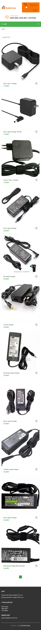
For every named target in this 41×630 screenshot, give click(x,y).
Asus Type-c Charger (10, 83)
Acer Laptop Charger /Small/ (12, 132)
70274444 (32, 18)
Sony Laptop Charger (10, 518)
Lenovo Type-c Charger (10, 180)
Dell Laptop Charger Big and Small (14, 566)
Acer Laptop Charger (9, 228)
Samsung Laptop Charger (11, 373)
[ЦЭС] (38, 23)
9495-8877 (23, 18)
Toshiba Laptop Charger (10, 469)
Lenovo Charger (8, 325)
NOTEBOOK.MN (25, 626)
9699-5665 (14, 18)
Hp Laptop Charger (9, 276)
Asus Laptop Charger (10, 421)
